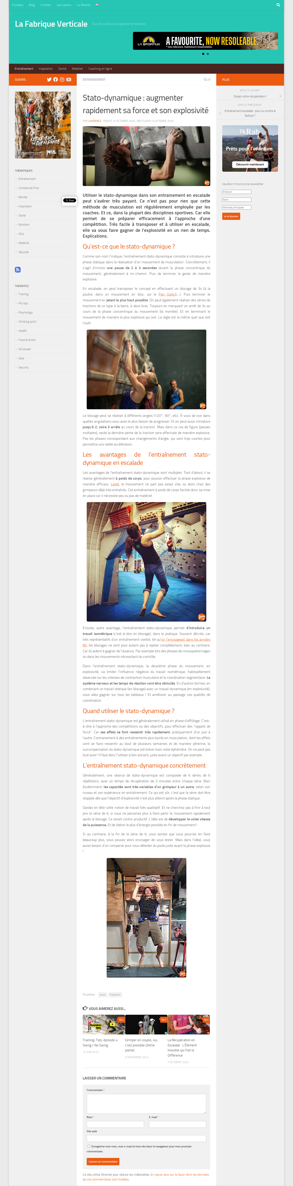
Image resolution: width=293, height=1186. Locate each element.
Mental (23, 197)
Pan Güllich (168, 294)
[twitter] (49, 79)
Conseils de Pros (29, 188)
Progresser (115, 994)
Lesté (115, 484)
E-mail (154, 1117)
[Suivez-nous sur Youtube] (68, 79)
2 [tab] (208, 54)
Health (23, 331)
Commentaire (96, 1090)
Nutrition (24, 224)
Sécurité (24, 252)
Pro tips (23, 303)
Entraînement (24, 69)
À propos (17, 5)
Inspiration (46, 69)
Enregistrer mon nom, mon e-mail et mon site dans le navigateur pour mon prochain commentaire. (139, 1149)
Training (24, 294)
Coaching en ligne (100, 69)
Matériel (77, 69)
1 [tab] (203, 54)
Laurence (94, 121)
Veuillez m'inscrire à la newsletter (243, 184)
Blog (32, 5)
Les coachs (64, 5)
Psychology (26, 312)
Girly (21, 234)
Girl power (25, 349)
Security (24, 367)
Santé (62, 69)
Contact (45, 5)
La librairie (83, 5)
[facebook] (55, 79)
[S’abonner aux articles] (18, 271)
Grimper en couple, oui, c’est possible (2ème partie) (141, 1045)
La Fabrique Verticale (51, 24)
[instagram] (62, 79)
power (103, 994)
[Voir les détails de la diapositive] (205, 41)
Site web (92, 1131)
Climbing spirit (27, 321)
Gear (21, 358)
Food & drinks (27, 340)
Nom (90, 1117)
